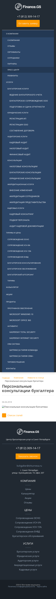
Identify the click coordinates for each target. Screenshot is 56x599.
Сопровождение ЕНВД (28, 531)
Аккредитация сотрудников (24, 196)
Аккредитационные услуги (20, 184)
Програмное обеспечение (19, 308)
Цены (28, 489)
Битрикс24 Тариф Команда (24, 350)
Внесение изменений (21, 190)
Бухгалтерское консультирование (24, 263)
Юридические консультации (25, 178)
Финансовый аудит (20, 154)
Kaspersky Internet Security (24, 338)
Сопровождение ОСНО (28, 518)
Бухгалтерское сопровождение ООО (29, 100)
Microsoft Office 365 (20, 320)
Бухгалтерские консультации (25, 172)
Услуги (9, 82)
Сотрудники (13, 58)
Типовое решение (16, 362)
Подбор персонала (19, 220)
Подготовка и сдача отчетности (27, 106)
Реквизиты (12, 75)
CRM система (13, 344)
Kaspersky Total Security (22, 332)
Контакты (10, 368)
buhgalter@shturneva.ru (29, 465)
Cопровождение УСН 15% (19, 251)
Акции (9, 294)
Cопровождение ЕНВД (17, 257)
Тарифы (11, 280)
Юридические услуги (17, 112)
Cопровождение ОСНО (18, 239)
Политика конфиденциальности (21, 586)
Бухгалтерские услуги (18, 88)
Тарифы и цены (13, 232)
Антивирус (12, 326)
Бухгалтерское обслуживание (21, 269)
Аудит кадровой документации (27, 226)
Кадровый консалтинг (22, 214)
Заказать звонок (28, 456)
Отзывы (11, 46)
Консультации (14, 160)
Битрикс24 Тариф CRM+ (21, 356)
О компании (12, 33)
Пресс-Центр (13, 70)
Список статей (14, 415)
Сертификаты (13, 52)
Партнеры (12, 64)
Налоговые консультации (24, 166)
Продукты (11, 302)
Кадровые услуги (15, 208)
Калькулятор (12, 287)
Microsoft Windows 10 (21, 314)
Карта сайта (42, 586)
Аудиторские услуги (17, 136)
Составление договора (22, 130)
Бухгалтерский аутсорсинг (20, 274)
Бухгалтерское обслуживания (28, 536)
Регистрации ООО (19, 124)
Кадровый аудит (18, 142)
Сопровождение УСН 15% (28, 527)
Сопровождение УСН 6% (28, 522)
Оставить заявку (28, 23)
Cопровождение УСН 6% (18, 245)
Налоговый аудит (19, 148)
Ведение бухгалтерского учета (26, 94)
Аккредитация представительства (28, 202)
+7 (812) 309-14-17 (28, 16)
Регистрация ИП (18, 118)
